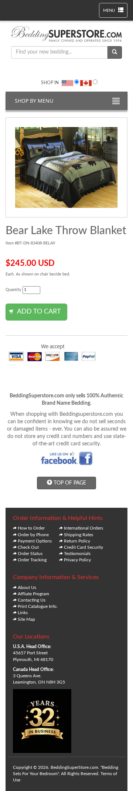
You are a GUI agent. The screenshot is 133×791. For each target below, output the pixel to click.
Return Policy (77, 541)
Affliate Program (33, 594)
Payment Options (35, 541)
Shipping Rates (78, 535)
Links (23, 612)
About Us (27, 587)
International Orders (83, 528)
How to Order (31, 528)
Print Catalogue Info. (38, 606)
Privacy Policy (77, 560)
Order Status (30, 553)
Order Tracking (32, 560)
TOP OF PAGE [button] (69, 483)
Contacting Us (31, 600)
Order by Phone (33, 535)
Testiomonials (77, 553)
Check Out (28, 547)
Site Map (26, 619)
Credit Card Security (83, 547)
